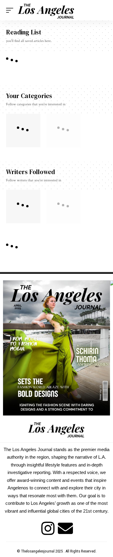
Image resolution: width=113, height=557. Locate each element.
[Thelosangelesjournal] (46, 10)
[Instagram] (47, 528)
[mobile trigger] (11, 10)
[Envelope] (65, 528)
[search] (102, 10)
